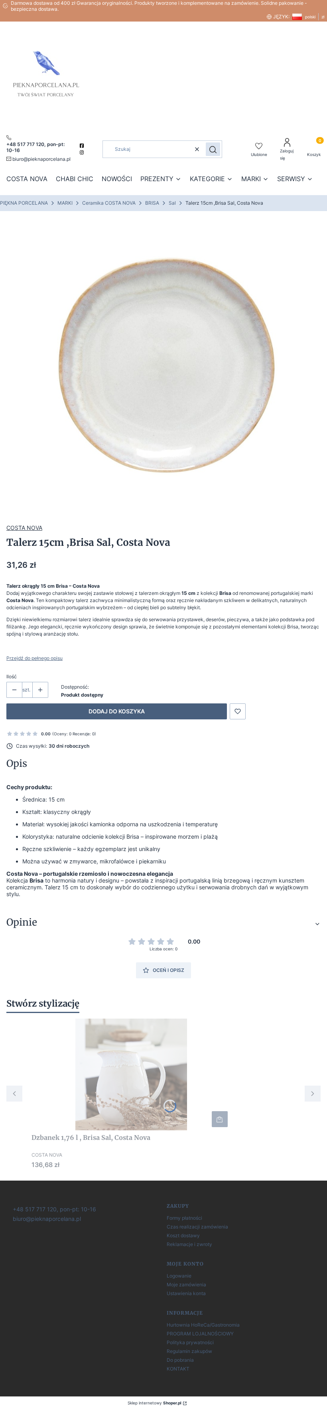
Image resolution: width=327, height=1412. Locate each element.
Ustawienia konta (186, 1293)
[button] (213, 149)
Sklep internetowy (154, 1402)
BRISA (152, 203)
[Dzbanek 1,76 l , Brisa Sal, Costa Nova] (131, 1074)
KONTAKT (178, 1369)
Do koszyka (220, 1119)
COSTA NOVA (24, 527)
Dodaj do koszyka (117, 711)
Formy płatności (184, 1218)
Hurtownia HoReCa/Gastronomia (203, 1325)
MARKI (65, 203)
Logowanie (179, 1276)
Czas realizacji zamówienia (197, 1227)
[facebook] (83, 145)
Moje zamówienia (186, 1285)
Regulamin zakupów (189, 1351)
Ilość (11, 676)
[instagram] (83, 152)
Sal (172, 203)
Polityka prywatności (190, 1342)
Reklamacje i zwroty (189, 1244)
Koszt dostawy (183, 1235)
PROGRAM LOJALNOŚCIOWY (200, 1334)
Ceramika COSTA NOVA (109, 203)
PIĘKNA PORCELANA (24, 203)
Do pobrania (180, 1360)
